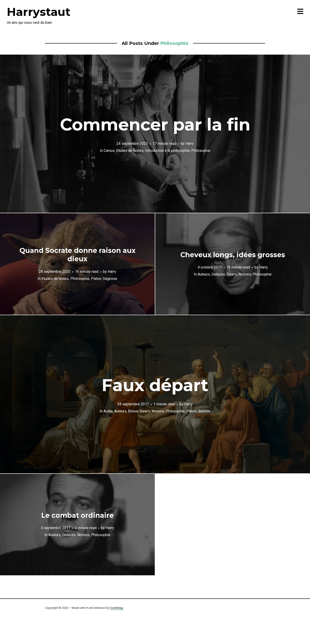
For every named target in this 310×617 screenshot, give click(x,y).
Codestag (116, 608)
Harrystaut (38, 12)
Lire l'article (155, 134)
